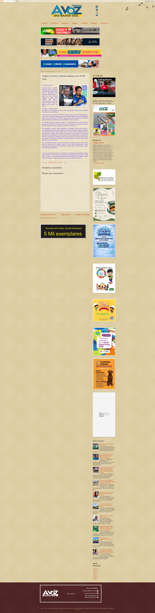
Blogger (77, 609)
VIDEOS (95, 579)
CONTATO (104, 23)
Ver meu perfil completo (98, 163)
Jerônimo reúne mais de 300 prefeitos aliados (106, 516)
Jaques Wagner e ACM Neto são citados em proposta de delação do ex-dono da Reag (106, 551)
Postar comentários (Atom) (51, 218)
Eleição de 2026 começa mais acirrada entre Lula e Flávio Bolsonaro (106, 493)
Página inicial (65, 214)
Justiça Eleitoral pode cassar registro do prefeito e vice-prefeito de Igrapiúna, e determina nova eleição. (106, 456)
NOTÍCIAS (54, 23)
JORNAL (94, 23)
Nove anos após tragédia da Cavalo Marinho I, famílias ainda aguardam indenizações (107, 482)
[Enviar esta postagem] (65, 162)
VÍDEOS (75, 23)
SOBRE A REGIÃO (99, 142)
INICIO (44, 23)
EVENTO (95, 572)
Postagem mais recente (48, 214)
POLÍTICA (65, 23)
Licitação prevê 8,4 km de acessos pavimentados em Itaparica (105, 505)
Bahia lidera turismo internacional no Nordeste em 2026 (106, 539)
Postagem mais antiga (82, 214)
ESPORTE (84, 23)
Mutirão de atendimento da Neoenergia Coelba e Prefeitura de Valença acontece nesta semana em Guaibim (106, 528)
